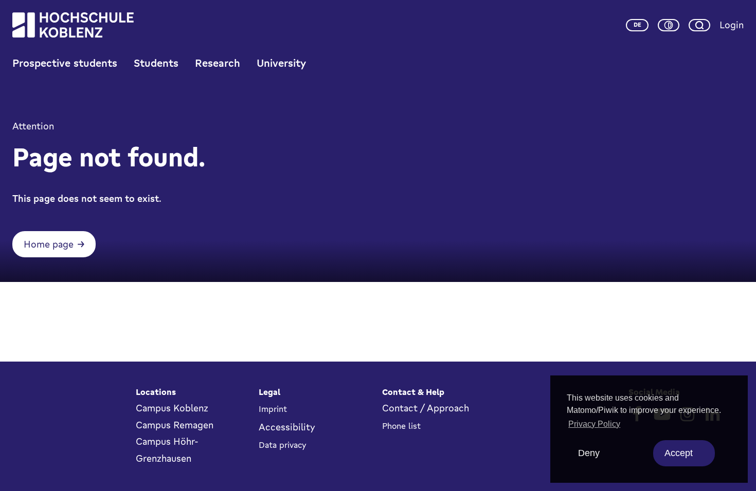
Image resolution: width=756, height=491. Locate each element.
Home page (49, 244)
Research (217, 63)
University (281, 63)
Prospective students (64, 63)
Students (156, 63)
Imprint (273, 408)
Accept (678, 453)
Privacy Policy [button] (594, 424)
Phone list (401, 425)
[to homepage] (73, 24)
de (637, 24)
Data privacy (283, 444)
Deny (589, 453)
